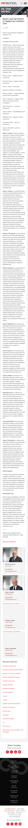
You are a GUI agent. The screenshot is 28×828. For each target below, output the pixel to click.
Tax (4, 722)
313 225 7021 (8, 569)
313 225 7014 (8, 625)
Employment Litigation (8, 688)
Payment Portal (10, 809)
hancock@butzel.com (11, 571)
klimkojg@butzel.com (11, 599)
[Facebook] (7, 751)
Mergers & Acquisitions (9, 707)
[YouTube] (19, 751)
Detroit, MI (14, 761)
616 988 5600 (14, 782)
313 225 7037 (8, 597)
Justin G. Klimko (9, 592)
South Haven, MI (14, 795)
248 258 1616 (14, 767)
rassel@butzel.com (10, 627)
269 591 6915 (14, 787)
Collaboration (9, 811)
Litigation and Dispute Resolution (11, 703)
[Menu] (25, 3)
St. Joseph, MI (14, 790)
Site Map (19, 813)
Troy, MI (14, 766)
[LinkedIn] (15, 751)
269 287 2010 (14, 797)
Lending (5, 699)
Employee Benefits (8, 684)
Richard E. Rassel (10, 620)
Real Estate (6, 715)
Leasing (5, 696)
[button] (25, 12)
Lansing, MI (14, 776)
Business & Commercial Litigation (12, 673)
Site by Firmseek (14, 816)
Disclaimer (11, 813)
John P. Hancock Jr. (10, 564)
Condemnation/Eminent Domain (11, 677)
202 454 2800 (14, 802)
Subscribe (20, 809)
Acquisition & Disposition (9, 666)
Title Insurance (6, 726)
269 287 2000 (14, 792)
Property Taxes (7, 711)
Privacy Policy (20, 811)
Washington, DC (14, 800)
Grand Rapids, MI (14, 780)
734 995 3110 (14, 772)
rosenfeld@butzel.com (11, 655)
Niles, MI (14, 785)
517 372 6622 (14, 777)
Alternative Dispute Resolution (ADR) (12, 669)
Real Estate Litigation (8, 718)
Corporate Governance (9, 681)
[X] (11, 751)
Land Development (8, 692)
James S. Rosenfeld (10, 648)
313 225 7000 (14, 762)
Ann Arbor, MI (14, 771)
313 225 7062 (8, 653)
